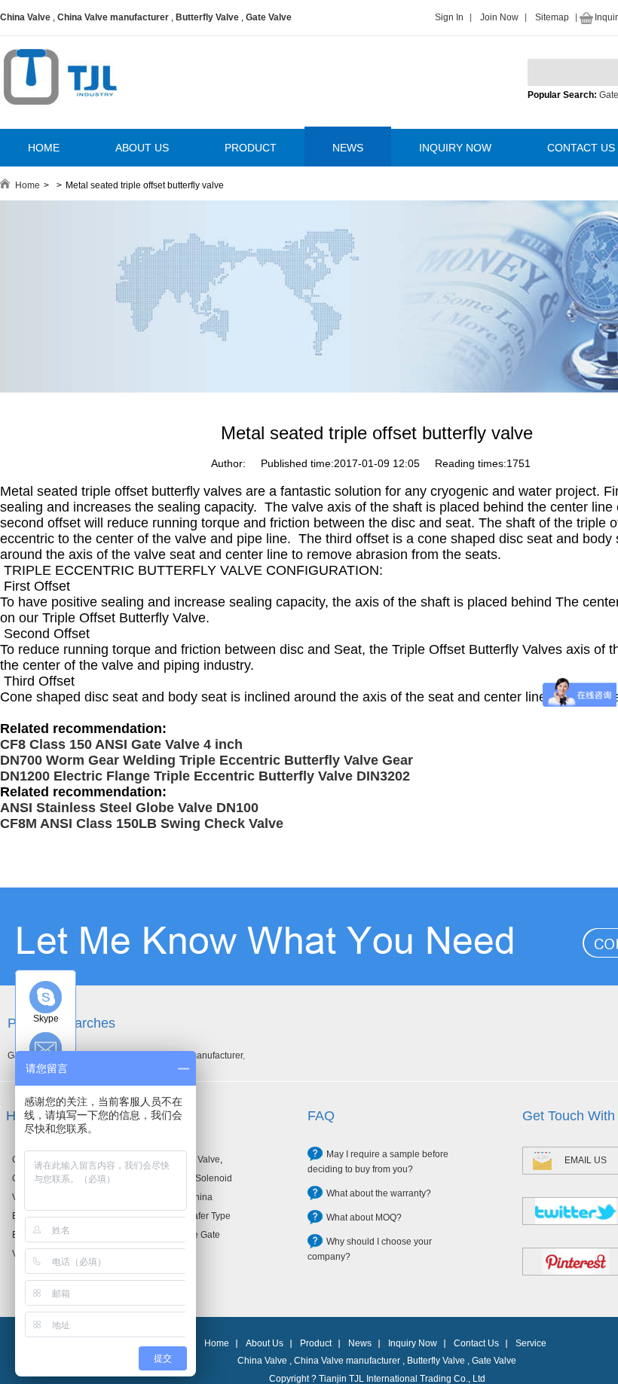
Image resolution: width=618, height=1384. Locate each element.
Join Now (499, 17)
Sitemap (552, 17)
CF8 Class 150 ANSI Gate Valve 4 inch (121, 744)
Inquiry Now (412, 1343)
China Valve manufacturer (113, 17)
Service (531, 1343)
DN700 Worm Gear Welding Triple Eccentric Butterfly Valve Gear (206, 760)
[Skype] (45, 997)
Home (27, 185)
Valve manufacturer (203, 1055)
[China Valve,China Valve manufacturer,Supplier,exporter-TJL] (60, 115)
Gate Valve (269, 17)
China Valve (25, 17)
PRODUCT (251, 148)
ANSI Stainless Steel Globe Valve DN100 (129, 807)
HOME (44, 148)
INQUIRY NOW (455, 148)
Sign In (449, 17)
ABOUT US (142, 148)
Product (316, 1343)
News (360, 1343)
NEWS (347, 148)
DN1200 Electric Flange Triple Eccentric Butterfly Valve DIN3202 (205, 776)
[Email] (45, 1048)
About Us (264, 1343)
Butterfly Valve (207, 17)
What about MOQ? (364, 1217)
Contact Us (476, 1343)
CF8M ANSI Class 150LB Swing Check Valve (141, 823)
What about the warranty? (378, 1193)
